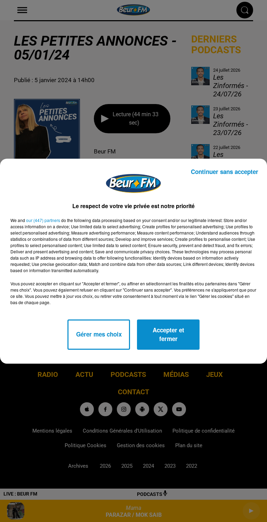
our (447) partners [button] (43, 220)
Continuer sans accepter (224, 171)
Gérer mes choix (99, 334)
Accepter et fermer (168, 334)
